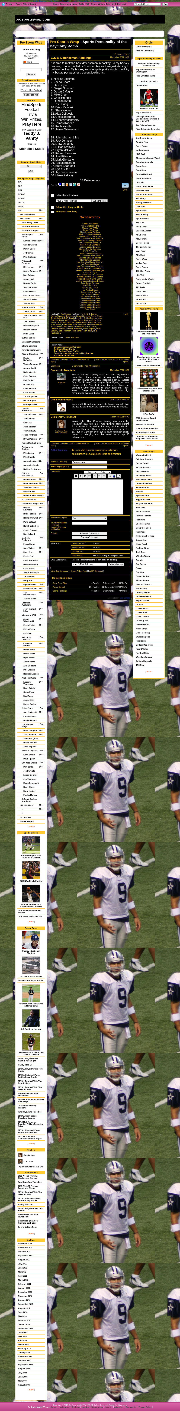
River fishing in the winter (148, 129)
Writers (101, 4)
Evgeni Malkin (29, 291)
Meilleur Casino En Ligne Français (90, 270)
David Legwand (30, 564)
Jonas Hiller (28, 700)
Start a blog (65, 4)
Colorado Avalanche (26, 604)
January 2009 (24, 1353)
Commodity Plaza (144, 483)
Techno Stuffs (142, 487)
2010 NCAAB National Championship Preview (31, 905)
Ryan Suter (28, 552)
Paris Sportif (90, 309)
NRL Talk (140, 275)
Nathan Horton (30, 330)
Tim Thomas (29, 322)
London (85, 1407)
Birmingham (97, 1407)
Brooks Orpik (29, 283)
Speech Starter (142, 495)
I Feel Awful (148, 414)
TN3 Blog (140, 665)
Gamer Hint (141, 540)
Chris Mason (29, 392)
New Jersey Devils (30, 222)
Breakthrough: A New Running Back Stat (31, 857)
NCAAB (21, 194)
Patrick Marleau (30, 795)
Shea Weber (28, 548)
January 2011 (24, 1288)
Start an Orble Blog (145, 51)
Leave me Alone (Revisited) (148, 365)
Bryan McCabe (30, 439)
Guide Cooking (143, 633)
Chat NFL (140, 182)
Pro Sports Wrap (31, 42)
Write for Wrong (143, 556)
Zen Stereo (141, 564)
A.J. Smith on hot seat (31, 1029)
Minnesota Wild (29, 615)
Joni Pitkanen (29, 415)
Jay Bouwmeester (29, 594)
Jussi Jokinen (29, 427)
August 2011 (24, 1260)
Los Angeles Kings (27, 725)
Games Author (142, 576)
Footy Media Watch (145, 279)
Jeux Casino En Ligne (90, 283)
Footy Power (142, 146)
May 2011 (22, 1272)
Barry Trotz (28, 580)
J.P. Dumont (29, 576)
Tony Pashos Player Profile (30, 980)
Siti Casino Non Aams (90, 296)
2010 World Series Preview (30, 917)
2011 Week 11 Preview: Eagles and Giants (28, 1187)
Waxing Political (143, 455)
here (116, 450)
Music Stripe (141, 629)
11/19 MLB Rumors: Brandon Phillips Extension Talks (30, 1124)
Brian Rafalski (29, 514)
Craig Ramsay (29, 376)
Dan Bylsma (28, 275)
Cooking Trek (142, 621)
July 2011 (22, 1264)
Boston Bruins (28, 307)
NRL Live (140, 223)
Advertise (118, 1407)
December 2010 (25, 1292)
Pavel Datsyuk (29, 522)
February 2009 (24, 1348)
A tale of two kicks (149, 81)
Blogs (94, 4)
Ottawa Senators (29, 346)
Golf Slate (140, 206)
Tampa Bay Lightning (31, 443)
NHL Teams (25, 218)
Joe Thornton (29, 779)
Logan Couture (30, 775)
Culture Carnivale (144, 661)
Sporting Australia (144, 162)
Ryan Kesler (28, 658)
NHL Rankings (26, 805)
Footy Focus (142, 267)
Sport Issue (141, 211)
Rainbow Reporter (144, 459)
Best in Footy (142, 215)
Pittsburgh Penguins (26, 262)
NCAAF (21, 198)
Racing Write (142, 295)
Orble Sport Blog (61, 433)
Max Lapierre (29, 670)
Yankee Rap (141, 263)
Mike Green (28, 453)
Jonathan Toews (31, 487)
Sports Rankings (60, 591)
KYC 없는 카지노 (90, 285)
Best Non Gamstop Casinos (90, 241)
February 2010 (24, 1320)
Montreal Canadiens (31, 342)
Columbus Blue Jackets (33, 495)
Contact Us (131, 1407)
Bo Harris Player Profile (31, 976)
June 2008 (22, 1377)
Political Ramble (143, 516)
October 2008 (24, 1361)
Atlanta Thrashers (30, 354)
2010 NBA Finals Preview (31, 881)
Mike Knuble (29, 457)
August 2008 (24, 1369)
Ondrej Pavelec (30, 404)
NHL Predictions (27, 214)
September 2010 (25, 1304)
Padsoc (139, 491)
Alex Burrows (29, 666)
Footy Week (141, 259)
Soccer (21, 202)
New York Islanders (30, 226)
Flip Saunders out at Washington (145, 71)
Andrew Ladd (29, 368)
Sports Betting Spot (27, 1227)
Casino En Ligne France (90, 301)
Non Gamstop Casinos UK (90, 243)
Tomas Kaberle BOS (30, 316)
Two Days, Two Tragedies (29, 1112)
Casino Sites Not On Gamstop (90, 268)
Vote (125, 189)
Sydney (54, 1407)
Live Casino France (90, 290)
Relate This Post (72, 338)
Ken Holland (29, 534)
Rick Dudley (28, 380)
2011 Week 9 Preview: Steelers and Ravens (28, 1177)
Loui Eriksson (29, 716)
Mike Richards (29, 257)
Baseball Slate (142, 190)
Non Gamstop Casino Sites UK (90, 238)
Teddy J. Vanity (31, 136)
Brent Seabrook (30, 483)
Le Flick (139, 604)
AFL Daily (140, 287)
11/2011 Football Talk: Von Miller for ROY (30, 1088)
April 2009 (22, 1340)
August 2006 (24, 1385)
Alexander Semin (31, 465)
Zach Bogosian (30, 396)
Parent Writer (142, 649)
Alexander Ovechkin (32, 461)
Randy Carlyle (29, 704)
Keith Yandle (29, 755)
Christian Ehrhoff (27, 644)
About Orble (78, 4)
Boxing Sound (142, 463)
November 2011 (25, 1248)
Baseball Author (143, 231)
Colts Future (141, 85)
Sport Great (141, 166)
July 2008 (22, 1373)
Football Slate (142, 653)
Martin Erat (28, 556)
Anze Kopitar (29, 747)
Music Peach (141, 544)
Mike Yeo (27, 633)
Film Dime (140, 520)
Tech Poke (140, 508)
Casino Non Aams (90, 224)
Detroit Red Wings (30, 504)
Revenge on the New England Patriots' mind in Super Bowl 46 (147, 119)
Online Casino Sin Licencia (90, 254)
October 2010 (24, 1300)
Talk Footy (141, 198)
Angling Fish (142, 142)
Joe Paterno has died (145, 125)
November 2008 (25, 1357)
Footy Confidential (144, 186)
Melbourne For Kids (145, 536)
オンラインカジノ (90, 251)
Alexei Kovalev (30, 299)
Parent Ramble (142, 625)
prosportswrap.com (32, 19)
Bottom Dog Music (144, 645)
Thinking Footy (143, 271)
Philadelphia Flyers (27, 236)
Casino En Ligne (90, 272)
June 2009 (22, 1332)
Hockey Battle (142, 471)
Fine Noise (141, 641)
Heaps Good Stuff (144, 504)
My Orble (116, 4)
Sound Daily (141, 588)
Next (127, 54)
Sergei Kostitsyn (31, 572)
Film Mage (140, 532)
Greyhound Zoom (144, 138)
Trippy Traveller (143, 500)
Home (56, 4)
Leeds (108, 1407)
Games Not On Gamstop (90, 249)
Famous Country (144, 584)
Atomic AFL (141, 299)
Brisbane (76, 1407)
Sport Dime (141, 170)
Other (20, 206)
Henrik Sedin (29, 650)
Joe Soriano (29, 1155)
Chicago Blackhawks (27, 474)
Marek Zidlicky (30, 625)
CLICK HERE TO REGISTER (108, 454)
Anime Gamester (143, 596)
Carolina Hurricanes (27, 409)
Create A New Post (79, 571)
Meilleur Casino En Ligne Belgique (90, 281)
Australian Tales (143, 475)
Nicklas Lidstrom (27, 509)
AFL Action (141, 303)
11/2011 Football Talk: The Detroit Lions (30, 1082)
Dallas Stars (27, 708)
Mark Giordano (30, 588)
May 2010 (22, 1316)
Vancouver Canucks (26, 638)
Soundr (139, 560)
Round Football (143, 283)
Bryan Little (28, 384)
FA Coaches (25, 817)
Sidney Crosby (30, 287)
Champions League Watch (148, 158)
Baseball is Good (144, 174)
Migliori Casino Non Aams (90, 234)
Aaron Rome (29, 662)
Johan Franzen (30, 530)
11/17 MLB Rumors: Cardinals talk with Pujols (30, 1137)
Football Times (143, 512)
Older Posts (77, 556)
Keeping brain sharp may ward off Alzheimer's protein (148, 359)
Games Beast (142, 608)
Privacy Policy (145, 1407)
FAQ (87, 4)
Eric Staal (27, 423)
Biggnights (69, 370)
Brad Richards (30, 720)
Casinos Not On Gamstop (90, 258)
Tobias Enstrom (30, 364)
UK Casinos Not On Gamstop (90, 275)
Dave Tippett (29, 759)
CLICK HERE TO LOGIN (83, 454)
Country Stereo (143, 592)
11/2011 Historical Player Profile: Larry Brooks (29, 1076)
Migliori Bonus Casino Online (90, 279)
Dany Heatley (29, 791)
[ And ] (41, 234)
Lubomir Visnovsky (28, 683)
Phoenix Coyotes (29, 751)
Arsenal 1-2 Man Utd (149, 109)
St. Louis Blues (29, 500)
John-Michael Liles (29, 610)
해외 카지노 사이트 (90, 288)
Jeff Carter (28, 253)
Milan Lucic (28, 334)
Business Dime (143, 524)
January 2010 (24, 1324)
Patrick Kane (29, 491)
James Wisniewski (28, 620)
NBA (20, 190)
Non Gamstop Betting (90, 226)
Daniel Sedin (29, 654)
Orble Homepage (144, 47)
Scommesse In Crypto (90, 292)
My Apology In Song (145, 432)
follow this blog (31, 49)
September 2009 (25, 1328)
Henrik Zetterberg (31, 526)
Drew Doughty (30, 730)
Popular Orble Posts (149, 309)
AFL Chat (140, 255)
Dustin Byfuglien (27, 359)
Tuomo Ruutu (29, 431)
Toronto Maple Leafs (31, 350)
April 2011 (22, 1276)
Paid (108, 4)
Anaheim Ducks (29, 678)
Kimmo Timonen (31, 241)
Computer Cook (143, 528)
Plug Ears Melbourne (145, 76)
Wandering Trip (143, 637)
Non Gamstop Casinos (90, 232)
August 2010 (24, 1308)
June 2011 (22, 1268)
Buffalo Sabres (28, 338)
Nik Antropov (29, 400)
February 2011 (24, 1284)
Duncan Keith (29, 479)
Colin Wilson (29, 568)
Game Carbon (142, 617)
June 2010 (22, 1312)
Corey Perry (28, 692)
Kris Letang (28, 267)
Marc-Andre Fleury (31, 295)
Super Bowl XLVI (143, 113)
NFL (20, 182)
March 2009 (23, 1344)
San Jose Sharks (29, 763)
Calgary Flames (29, 584)
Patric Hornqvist (30, 560)
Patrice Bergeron (31, 326)
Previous (118, 54)
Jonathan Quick (30, 739)
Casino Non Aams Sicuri (90, 298)
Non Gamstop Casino (90, 264)
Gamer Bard (141, 613)
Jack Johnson (29, 734)
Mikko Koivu (29, 629)
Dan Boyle (28, 767)
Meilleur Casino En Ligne (90, 247)
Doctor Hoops (142, 243)
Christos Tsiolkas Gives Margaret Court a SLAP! (147, 437)
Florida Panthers (29, 435)
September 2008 (25, 1365)
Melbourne (64, 1407)
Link (126, 314)
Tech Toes (140, 552)
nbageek (68, 400)
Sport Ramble (142, 219)
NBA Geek (140, 154)
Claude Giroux (30, 245)
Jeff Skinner (28, 419)
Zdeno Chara (29, 311)
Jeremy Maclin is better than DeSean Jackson (31, 1053)
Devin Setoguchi (31, 783)
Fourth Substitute (144, 194)
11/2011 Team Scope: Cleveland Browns (27, 1117)
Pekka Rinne (29, 544)
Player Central (59, 587)
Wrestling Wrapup (144, 657)
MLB (20, 186)
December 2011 (25, 1244)
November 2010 (25, 1296)
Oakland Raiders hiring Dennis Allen (149, 64)
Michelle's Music (31, 149)
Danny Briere (29, 249)
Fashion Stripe (142, 548)
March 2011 (23, 1280)
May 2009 (22, 1336)
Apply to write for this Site (31, 1167)
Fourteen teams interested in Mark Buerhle (31, 1005)
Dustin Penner (30, 743)
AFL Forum (141, 235)
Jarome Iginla (29, 599)
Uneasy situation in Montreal (31, 952)
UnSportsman (142, 150)
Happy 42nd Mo (25, 1065)
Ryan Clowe (28, 787)
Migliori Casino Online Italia (90, 236)
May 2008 (22, 1381)
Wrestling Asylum (144, 479)
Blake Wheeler (29, 372)
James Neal (28, 279)
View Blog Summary (59, 571)
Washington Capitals (27, 448)
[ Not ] (41, 210)
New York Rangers (30, 231)
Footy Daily (141, 227)
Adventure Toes (143, 467)
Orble (149, 42)
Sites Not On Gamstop (90, 245)
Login (124, 4)
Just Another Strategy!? (147, 428)
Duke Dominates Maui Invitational (28, 1094)
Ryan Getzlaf (29, 688)
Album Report (142, 580)
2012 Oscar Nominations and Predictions (149, 333)
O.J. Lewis (28, 1162)
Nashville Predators (26, 539)
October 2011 (24, 1252)
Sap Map (140, 572)
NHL (20, 210)
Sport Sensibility (143, 178)
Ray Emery (28, 696)
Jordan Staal (29, 303)
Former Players (27, 821)
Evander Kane (29, 388)
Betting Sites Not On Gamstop (90, 277)
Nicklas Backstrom (32, 469)
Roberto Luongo (31, 674)
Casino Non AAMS (90, 228)
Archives (31, 1240)
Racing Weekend (143, 202)
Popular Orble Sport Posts (149, 59)
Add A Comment (91, 366)
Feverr (139, 568)
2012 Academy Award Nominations (146, 419)
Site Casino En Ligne (90, 294)
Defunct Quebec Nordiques (29, 800)
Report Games (142, 600)
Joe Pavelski (29, 771)
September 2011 (25, 1256)
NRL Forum (141, 239)
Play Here (31, 124)
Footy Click (141, 291)
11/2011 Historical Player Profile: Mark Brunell (29, 1131)
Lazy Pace (140, 251)
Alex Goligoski (30, 712)
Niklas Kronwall (30, 518)
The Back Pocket (143, 247)
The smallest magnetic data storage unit (149, 390)
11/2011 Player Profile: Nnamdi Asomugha (28, 1060)
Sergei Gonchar (30, 271)
